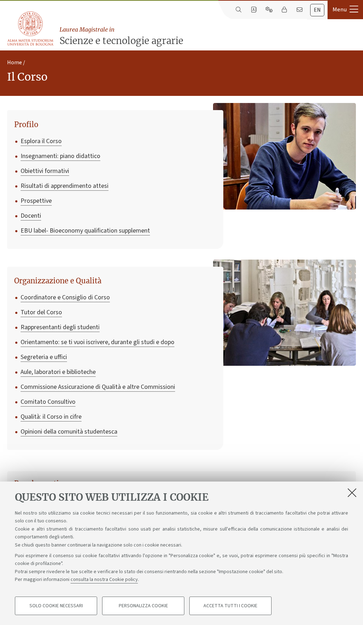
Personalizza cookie (143, 605)
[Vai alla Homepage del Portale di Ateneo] (31, 29)
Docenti (31, 215)
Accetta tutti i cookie (230, 605)
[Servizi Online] (269, 9)
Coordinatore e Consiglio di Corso (65, 297)
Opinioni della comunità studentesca (69, 431)
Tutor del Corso (41, 312)
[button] (345, 9)
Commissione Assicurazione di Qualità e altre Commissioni (98, 386)
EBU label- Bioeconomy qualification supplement (85, 230)
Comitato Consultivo (48, 401)
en (317, 10)
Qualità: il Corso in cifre (51, 416)
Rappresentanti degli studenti (60, 327)
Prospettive (36, 200)
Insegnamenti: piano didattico (60, 156)
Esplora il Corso (41, 141)
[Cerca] (238, 9)
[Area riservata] (284, 9)
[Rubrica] (253, 9)
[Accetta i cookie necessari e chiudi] (352, 492)
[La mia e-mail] (299, 9)
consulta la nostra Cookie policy (104, 579)
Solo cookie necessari (56, 605)
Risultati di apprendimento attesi (64, 185)
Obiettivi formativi (45, 171)
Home (14, 62)
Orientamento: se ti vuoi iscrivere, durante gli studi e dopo (97, 342)
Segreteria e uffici (44, 357)
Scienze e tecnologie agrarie (121, 36)
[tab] (317, 10)
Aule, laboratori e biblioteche (58, 372)
